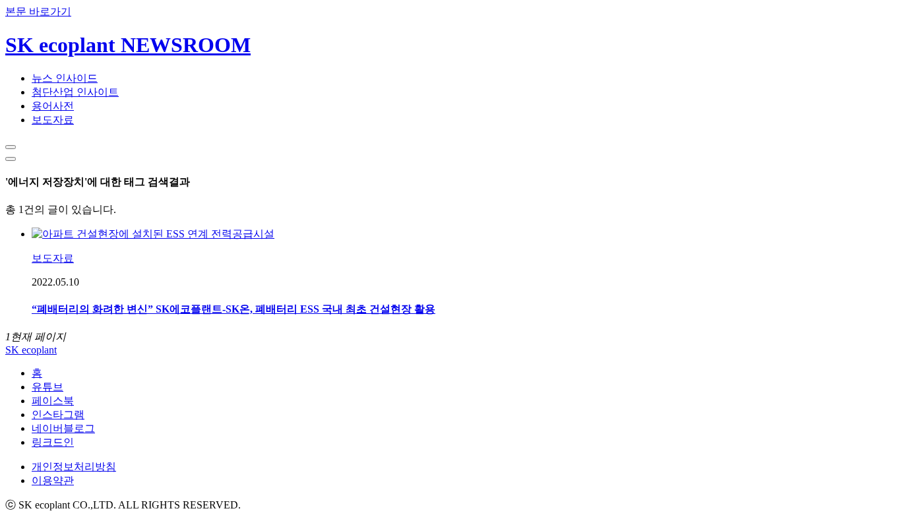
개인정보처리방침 (74, 466)
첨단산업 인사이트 (75, 92)
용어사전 (53, 105)
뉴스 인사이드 (65, 78)
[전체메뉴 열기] (10, 159)
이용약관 (53, 480)
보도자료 (53, 119)
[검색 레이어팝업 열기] (10, 147)
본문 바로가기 (38, 11)
